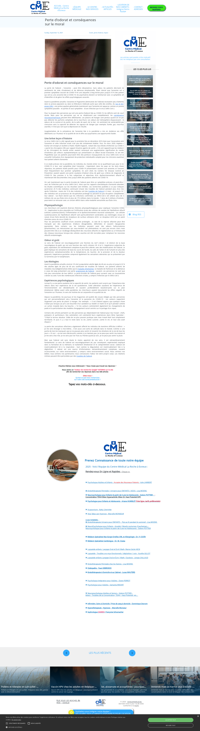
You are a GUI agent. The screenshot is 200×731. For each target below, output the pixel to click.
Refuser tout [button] (170, 725)
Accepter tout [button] (170, 720)
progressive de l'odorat (85, 271)
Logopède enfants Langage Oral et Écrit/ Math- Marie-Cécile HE (113, 549)
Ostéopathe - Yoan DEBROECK (99, 568)
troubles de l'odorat (96, 191)
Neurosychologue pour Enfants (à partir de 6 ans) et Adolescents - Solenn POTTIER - (120, 496)
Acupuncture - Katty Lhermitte (99, 509)
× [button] (198, 716)
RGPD (136, 706)
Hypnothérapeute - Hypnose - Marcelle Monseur (107, 608)
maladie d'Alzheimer (86, 269)
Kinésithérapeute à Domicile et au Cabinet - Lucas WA (109, 572)
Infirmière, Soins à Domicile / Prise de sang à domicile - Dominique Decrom (118, 603)
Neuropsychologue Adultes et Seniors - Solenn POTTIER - (110, 593)
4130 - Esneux (62, 703)
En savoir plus (16, 720)
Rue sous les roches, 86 (68, 701)
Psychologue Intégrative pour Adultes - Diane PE (107, 580)
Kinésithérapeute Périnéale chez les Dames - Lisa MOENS (110, 564)
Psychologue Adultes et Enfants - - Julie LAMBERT (120, 482)
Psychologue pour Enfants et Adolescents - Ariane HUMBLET (124, 501)
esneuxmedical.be (134, 702)
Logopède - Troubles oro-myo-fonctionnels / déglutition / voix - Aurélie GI (117, 553)
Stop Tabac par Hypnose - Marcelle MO (103, 514)
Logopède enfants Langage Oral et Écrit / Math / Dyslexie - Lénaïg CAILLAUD (117, 557)
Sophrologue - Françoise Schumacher (105, 612)
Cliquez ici (126, 471)
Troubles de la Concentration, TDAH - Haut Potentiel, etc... (115, 595)
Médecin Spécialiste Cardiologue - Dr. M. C (104, 541)
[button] (67, 727)
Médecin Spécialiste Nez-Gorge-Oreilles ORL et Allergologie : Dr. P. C (115, 537)
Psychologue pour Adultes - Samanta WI (103, 585)
